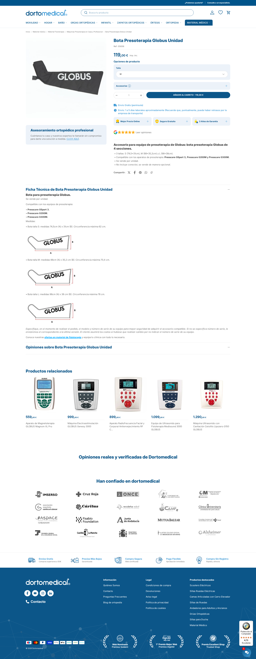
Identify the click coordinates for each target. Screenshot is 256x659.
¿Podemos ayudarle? (194, 3)
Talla (118, 68)
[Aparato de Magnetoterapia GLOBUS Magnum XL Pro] (44, 394)
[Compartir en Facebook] (134, 172)
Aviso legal (151, 596)
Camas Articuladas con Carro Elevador (210, 596)
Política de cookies (156, 608)
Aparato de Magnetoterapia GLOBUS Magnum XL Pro (40, 425)
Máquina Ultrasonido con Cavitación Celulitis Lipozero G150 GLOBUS (211, 426)
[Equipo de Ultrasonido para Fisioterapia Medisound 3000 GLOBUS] (169, 394)
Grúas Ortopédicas (83, 22)
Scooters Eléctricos (200, 585)
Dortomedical (37, 648)
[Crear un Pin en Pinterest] (140, 172)
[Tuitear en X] (129, 172)
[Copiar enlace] (151, 172)
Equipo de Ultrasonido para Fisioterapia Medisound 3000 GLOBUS (166, 426)
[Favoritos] (220, 12)
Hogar (48, 22)
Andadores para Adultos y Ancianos (208, 608)
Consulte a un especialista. (218, 3)
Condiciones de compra (158, 585)
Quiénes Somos (111, 585)
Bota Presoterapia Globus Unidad (118, 32)
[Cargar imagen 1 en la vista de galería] (66, 78)
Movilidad (32, 22)
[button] (228, 12)
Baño (61, 22)
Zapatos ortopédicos (130, 22)
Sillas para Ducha (199, 619)
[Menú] (251, 622)
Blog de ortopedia (112, 602)
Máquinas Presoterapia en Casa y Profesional (85, 32)
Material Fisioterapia (56, 32)
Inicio (28, 32)
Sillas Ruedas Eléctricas (202, 591)
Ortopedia (172, 22)
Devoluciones (153, 591)
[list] (66, 79)
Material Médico (198, 625)
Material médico (197, 22)
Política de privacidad (157, 602)
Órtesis (155, 22)
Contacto (38, 602)
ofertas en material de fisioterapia (62, 337)
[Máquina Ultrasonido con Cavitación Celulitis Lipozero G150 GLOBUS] (211, 394)
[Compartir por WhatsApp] (146, 172)
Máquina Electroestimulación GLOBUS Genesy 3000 (83, 425)
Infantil (106, 22)
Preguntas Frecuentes (115, 596)
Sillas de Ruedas (198, 602)
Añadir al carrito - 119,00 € (188, 95)
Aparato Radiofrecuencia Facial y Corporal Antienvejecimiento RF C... (126, 426)
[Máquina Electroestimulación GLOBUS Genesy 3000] (86, 394)
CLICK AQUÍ (73, 138)
